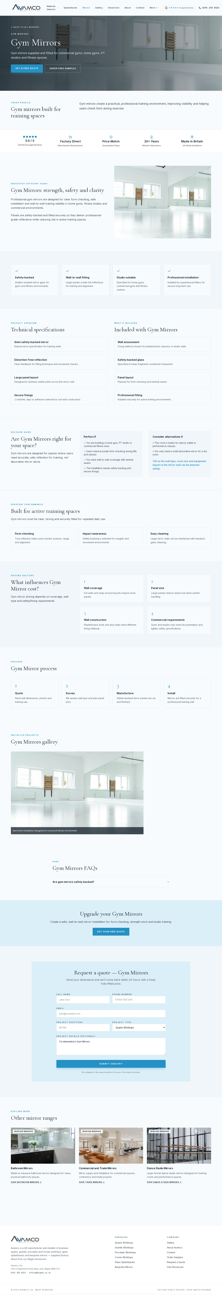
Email (60, 1008)
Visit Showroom (175, 1267)
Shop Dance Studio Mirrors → (164, 1182)
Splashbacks (70, 7)
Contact (140, 7)
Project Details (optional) (75, 1036)
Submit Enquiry (111, 1064)
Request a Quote (176, 1262)
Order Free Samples (63, 68)
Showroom (113, 7)
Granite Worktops (124, 1247)
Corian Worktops (124, 1257)
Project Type (121, 1022)
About (127, 7)
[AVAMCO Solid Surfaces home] (27, 7)
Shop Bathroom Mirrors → (26, 1182)
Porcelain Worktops (125, 1252)
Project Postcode (69, 1022)
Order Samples (175, 1257)
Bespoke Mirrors (124, 1267)
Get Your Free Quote (111, 931)
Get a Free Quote (26, 68)
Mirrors (86, 7)
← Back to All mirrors (25, 27)
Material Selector (51, 8)
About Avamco (174, 1247)
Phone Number (122, 994)
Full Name (63, 994)
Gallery (99, 7)
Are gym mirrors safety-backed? (73, 881)
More (152, 7)
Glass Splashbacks (125, 1262)
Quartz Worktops (124, 1242)
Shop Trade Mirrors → (92, 1182)
